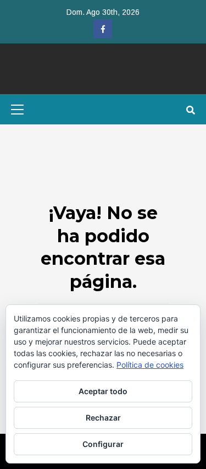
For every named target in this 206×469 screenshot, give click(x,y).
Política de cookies (149, 364)
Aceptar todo (103, 391)
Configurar (103, 444)
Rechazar (103, 417)
